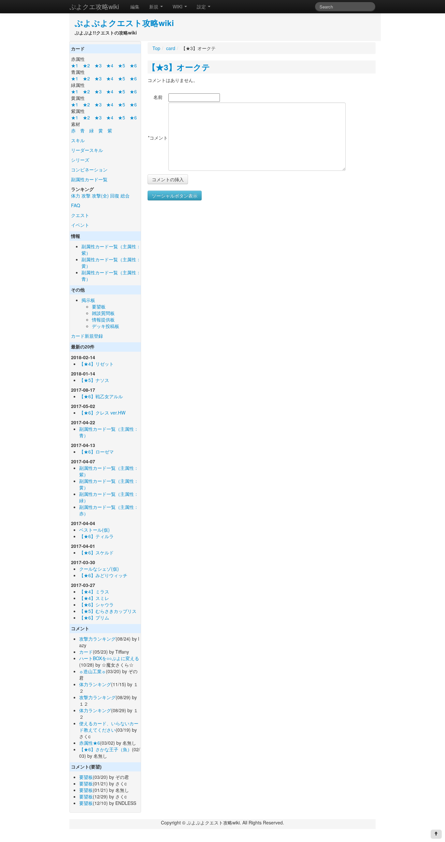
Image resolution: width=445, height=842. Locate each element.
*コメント (158, 137)
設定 (202, 6)
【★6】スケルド (96, 552)
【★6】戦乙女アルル (101, 396)
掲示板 (88, 300)
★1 (74, 65)
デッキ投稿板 (105, 326)
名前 (158, 97)
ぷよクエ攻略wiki (94, 6)
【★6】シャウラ (96, 604)
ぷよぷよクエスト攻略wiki (124, 23)
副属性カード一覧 (89, 179)
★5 (121, 65)
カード (86, 651)
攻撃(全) (100, 195)
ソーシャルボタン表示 (174, 195)
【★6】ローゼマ (96, 451)
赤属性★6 (89, 743)
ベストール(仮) (94, 529)
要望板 (99, 306)
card (170, 48)
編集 (134, 6)
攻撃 (86, 195)
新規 (154, 6)
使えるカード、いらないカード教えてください (108, 726)
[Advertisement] (202, 266)
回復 (114, 195)
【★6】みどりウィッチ (103, 575)
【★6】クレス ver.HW (102, 412)
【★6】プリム (94, 617)
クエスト (80, 215)
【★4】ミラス (94, 591)
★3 (98, 65)
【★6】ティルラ (96, 536)
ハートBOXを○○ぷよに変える (109, 658)
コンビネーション (89, 169)
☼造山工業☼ (92, 671)
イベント (80, 225)
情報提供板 (103, 319)
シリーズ (80, 159)
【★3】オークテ (179, 67)
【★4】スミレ (94, 598)
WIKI (178, 6)
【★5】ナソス (94, 380)
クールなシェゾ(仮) (99, 568)
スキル (78, 140)
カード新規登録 (87, 336)
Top (156, 48)
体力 (75, 195)
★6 (133, 65)
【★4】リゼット (96, 363)
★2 (86, 65)
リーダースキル (87, 150)
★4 (109, 65)
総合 (125, 195)
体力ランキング (95, 684)
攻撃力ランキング (97, 638)
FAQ (75, 205)
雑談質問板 (103, 313)
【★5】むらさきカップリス (107, 611)
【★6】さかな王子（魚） (105, 749)
